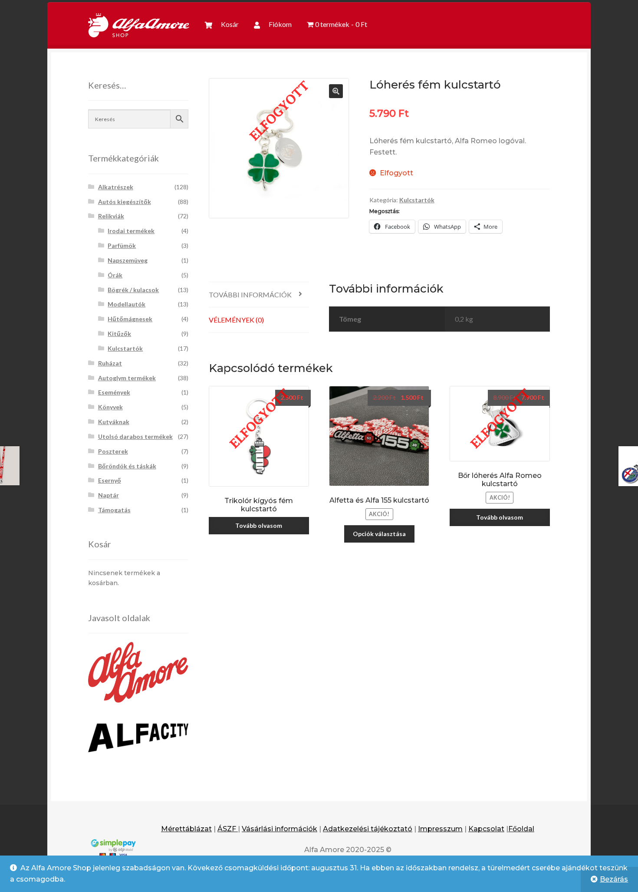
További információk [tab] (250, 294)
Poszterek (113, 451)
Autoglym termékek (127, 378)
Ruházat (110, 363)
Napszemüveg (128, 260)
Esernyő (109, 480)
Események (114, 392)
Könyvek (110, 407)
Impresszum (440, 829)
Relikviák (111, 216)
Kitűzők (119, 333)
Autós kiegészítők (124, 201)
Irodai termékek (131, 230)
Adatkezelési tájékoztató (367, 829)
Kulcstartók (416, 200)
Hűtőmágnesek (130, 319)
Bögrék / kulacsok (133, 289)
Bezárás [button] (614, 879)
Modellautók (126, 304)
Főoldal (521, 829)
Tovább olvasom (258, 525)
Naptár (108, 495)
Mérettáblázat (186, 829)
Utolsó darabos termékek (135, 436)
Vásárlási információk (279, 829)
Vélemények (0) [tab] (236, 320)
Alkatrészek (115, 187)
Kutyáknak (113, 421)
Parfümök (122, 245)
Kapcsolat (486, 829)
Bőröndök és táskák (127, 466)
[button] (336, 91)
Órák (115, 275)
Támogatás (114, 509)
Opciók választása (379, 533)
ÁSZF (227, 829)
